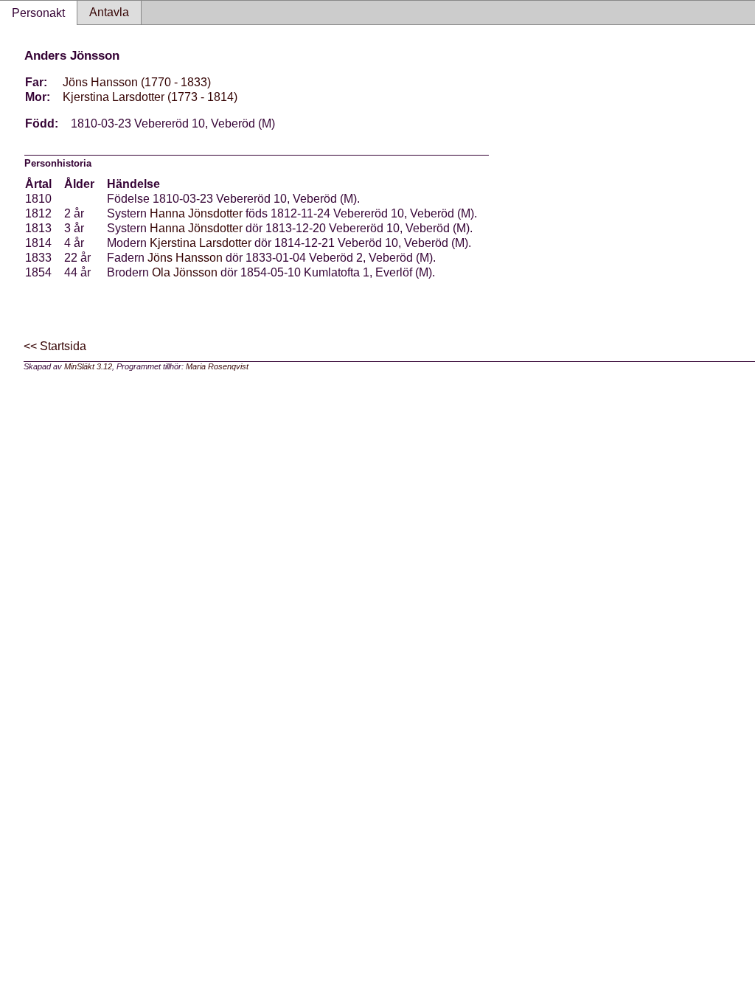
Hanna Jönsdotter (196, 213)
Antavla (109, 12)
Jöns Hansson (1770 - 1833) (137, 82)
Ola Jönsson (185, 272)
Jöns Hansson (185, 257)
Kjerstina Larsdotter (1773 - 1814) (150, 97)
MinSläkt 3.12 (88, 366)
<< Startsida (55, 346)
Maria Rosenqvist (217, 366)
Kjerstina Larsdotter (200, 243)
